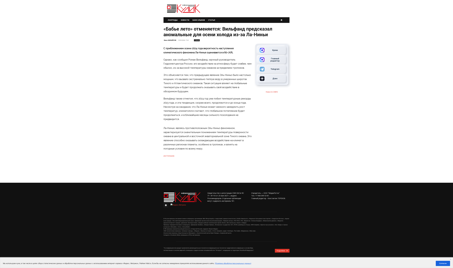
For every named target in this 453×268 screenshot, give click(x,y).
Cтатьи (197, 40)
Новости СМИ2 (272, 92)
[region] (226, 262)
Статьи (211, 20)
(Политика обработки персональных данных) (233, 263)
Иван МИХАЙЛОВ (170, 40)
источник (169, 155)
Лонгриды (173, 20)
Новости (185, 20)
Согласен (443, 263)
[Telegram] (281, 20)
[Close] (450, 259)
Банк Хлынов (199, 20)
